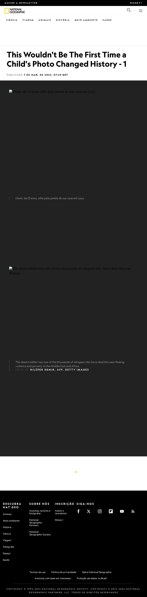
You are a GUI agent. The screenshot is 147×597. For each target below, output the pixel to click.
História (63, 20)
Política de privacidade (63, 572)
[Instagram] (101, 512)
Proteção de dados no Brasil (92, 578)
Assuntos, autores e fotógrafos (39, 512)
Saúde (107, 20)
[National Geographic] (7, 11)
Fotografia (8, 546)
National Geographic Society (40, 533)
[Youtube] (123, 512)
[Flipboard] (112, 512)
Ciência (12, 20)
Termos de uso (38, 572)
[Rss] (134, 512)
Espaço (7, 553)
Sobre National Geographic (97, 572)
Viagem (28, 20)
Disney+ (136, 3)
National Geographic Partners (35, 522)
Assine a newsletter (21, 3)
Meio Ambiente (86, 20)
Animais (44, 20)
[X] (90, 512)
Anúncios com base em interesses (53, 578)
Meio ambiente (11, 520)
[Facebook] (80, 512)
